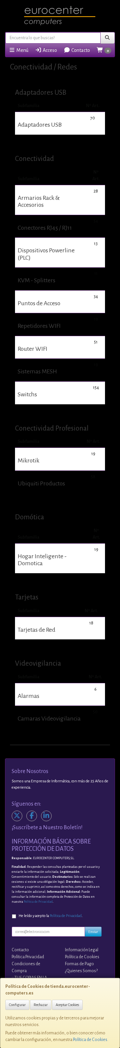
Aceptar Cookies (67, 1005)
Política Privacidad (28, 957)
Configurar (17, 1005)
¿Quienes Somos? (81, 971)
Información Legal (81, 950)
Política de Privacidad (38, 901)
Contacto (80, 50)
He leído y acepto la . (51, 916)
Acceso (49, 50)
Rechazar (41, 1005)
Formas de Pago (79, 964)
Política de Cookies (90, 1039)
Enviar (93, 932)
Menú (21, 50)
